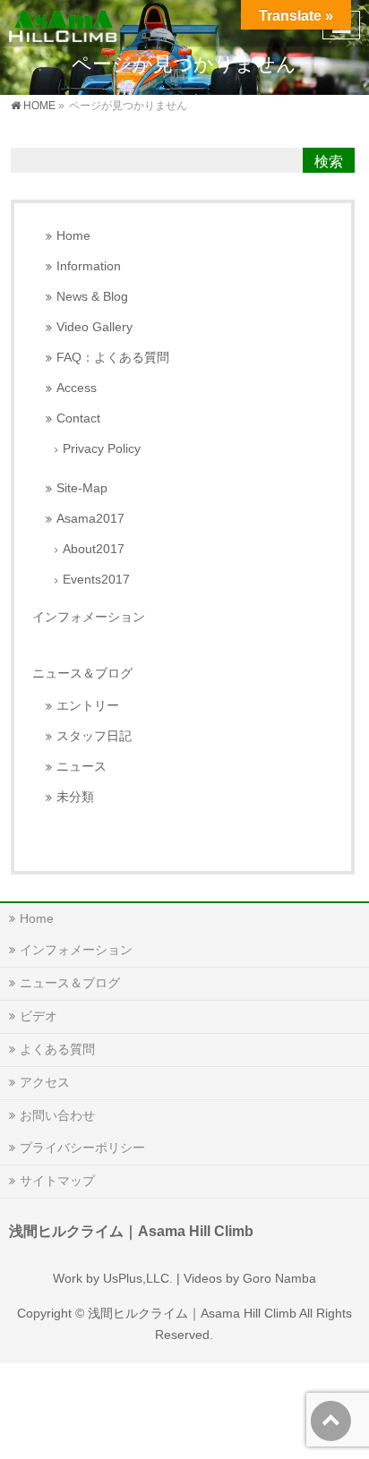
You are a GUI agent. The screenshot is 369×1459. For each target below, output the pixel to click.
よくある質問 (57, 1049)
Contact (78, 418)
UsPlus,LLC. (138, 1278)
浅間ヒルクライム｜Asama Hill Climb (192, 1313)
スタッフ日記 (94, 736)
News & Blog (92, 296)
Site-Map (81, 488)
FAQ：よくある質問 (112, 357)
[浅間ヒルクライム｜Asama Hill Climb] (64, 23)
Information (88, 266)
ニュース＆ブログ (82, 673)
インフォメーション (88, 617)
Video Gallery (94, 327)
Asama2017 (90, 518)
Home (73, 236)
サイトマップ (57, 1180)
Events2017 (96, 579)
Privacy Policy (102, 449)
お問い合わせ (57, 1115)
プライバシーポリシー (82, 1147)
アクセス (45, 1082)
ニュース (81, 766)
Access (76, 388)
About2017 (93, 549)
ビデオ (38, 1016)
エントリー (87, 705)
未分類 (75, 797)
